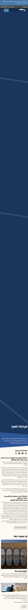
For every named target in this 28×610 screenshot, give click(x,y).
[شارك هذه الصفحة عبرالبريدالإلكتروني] (25, 453)
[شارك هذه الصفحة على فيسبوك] (19, 453)
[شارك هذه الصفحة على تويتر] (16, 453)
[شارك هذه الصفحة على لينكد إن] (22, 453)
